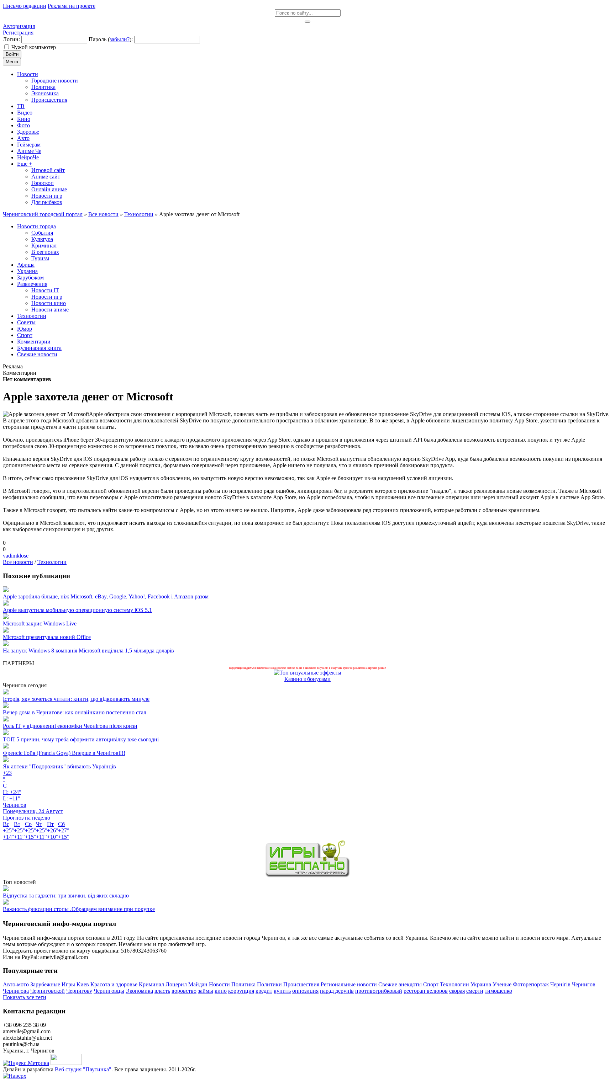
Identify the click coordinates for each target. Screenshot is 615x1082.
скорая (457, 991)
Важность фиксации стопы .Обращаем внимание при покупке (79, 909)
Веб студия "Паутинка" (83, 1069)
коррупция (241, 991)
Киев (83, 984)
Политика (243, 984)
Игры (68, 984)
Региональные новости (349, 984)
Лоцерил (176, 984)
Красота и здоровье (113, 984)
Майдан (197, 984)
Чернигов (583, 984)
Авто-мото (16, 984)
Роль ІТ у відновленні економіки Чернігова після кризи (70, 726)
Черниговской (47, 991)
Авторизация (19, 26)
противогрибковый (378, 991)
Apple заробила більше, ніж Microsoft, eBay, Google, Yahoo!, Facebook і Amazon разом (106, 596)
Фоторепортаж (531, 984)
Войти (12, 54)
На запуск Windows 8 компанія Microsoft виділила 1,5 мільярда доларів (88, 650)
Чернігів (560, 984)
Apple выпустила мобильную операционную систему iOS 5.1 (77, 610)
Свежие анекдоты (400, 984)
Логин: (11, 39)
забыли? (120, 39)
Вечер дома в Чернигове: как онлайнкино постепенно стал (74, 712)
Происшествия (301, 984)
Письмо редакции (24, 6)
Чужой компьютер (33, 47)
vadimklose (15, 556)
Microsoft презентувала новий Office (47, 637)
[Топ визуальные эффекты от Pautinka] (307, 673)
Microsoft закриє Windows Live (40, 623)
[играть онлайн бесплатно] (307, 876)
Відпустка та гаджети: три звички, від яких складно (66, 895)
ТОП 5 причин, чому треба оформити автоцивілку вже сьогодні (81, 739)
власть (162, 991)
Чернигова (16, 991)
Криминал (151, 984)
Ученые (502, 984)
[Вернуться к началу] (14, 1076)
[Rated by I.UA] (66, 1063)
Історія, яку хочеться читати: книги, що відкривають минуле (76, 699)
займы (205, 991)
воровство (184, 991)
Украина (481, 984)
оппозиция (305, 991)
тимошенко (498, 991)
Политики (269, 984)
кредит (264, 991)
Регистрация (18, 33)
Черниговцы (109, 991)
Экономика (139, 991)
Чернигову (79, 991)
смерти (474, 991)
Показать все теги (24, 997)
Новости (219, 984)
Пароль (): (111, 39)
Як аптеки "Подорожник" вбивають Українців (59, 766)
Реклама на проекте (71, 6)
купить (282, 991)
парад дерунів (337, 991)
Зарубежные (45, 984)
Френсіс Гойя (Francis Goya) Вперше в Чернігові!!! (64, 753)
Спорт (430, 984)
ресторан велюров (426, 991)
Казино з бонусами (307, 679)
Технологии (52, 562)
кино (221, 991)
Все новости (18, 562)
